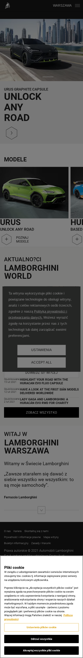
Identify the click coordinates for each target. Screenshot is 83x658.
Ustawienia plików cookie (41, 627)
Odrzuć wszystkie (41, 638)
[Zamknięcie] (78, 561)
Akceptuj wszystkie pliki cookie (41, 650)
